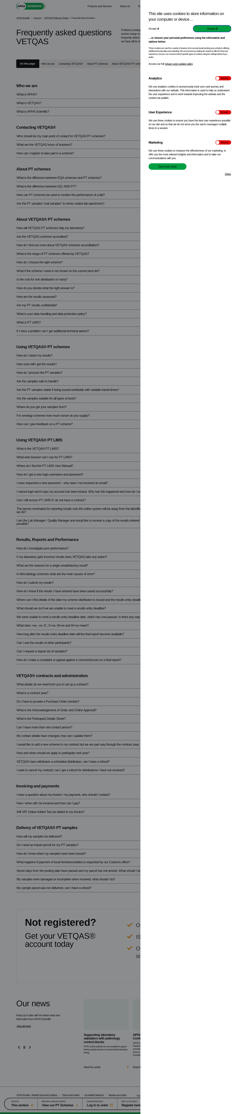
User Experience (160, 112)
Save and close (167, 166)
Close (228, 173)
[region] (190, 558)
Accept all (212, 28)
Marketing (156, 142)
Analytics (155, 78)
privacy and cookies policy (179, 63)
